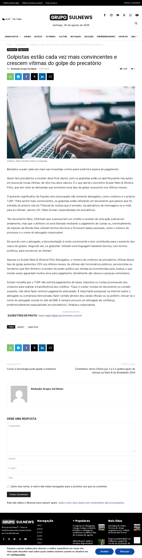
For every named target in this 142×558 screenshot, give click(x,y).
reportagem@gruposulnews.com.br (60, 315)
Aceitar (104, 551)
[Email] (50, 76)
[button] (136, 23)
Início (9, 44)
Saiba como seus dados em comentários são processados (91, 502)
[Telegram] (18, 76)
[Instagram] (111, 15)
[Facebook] (105, 15)
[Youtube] (137, 15)
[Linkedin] (42, 76)
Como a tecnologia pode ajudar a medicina (31, 368)
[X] (124, 15)
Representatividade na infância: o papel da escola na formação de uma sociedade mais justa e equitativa (119, 543)
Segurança (23, 49)
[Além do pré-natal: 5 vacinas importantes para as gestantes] (101, 542)
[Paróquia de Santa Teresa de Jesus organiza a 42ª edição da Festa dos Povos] (137, 527)
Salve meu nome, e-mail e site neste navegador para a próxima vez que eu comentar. (59, 486)
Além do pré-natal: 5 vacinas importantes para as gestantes (83, 543)
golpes (20, 326)
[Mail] (117, 15)
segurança (33, 326)
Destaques (20, 44)
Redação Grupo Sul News (24, 68)
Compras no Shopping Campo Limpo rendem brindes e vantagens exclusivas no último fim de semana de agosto (84, 530)
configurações (18, 554)
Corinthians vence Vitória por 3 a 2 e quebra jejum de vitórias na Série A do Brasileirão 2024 (105, 370)
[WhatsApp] (130, 15)
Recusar (124, 551)
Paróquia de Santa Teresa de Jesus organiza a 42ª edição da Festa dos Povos (119, 529)
